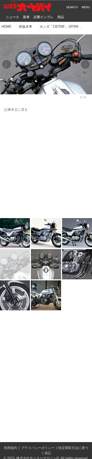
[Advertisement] (46, 165)
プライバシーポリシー (37, 448)
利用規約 (10, 448)
